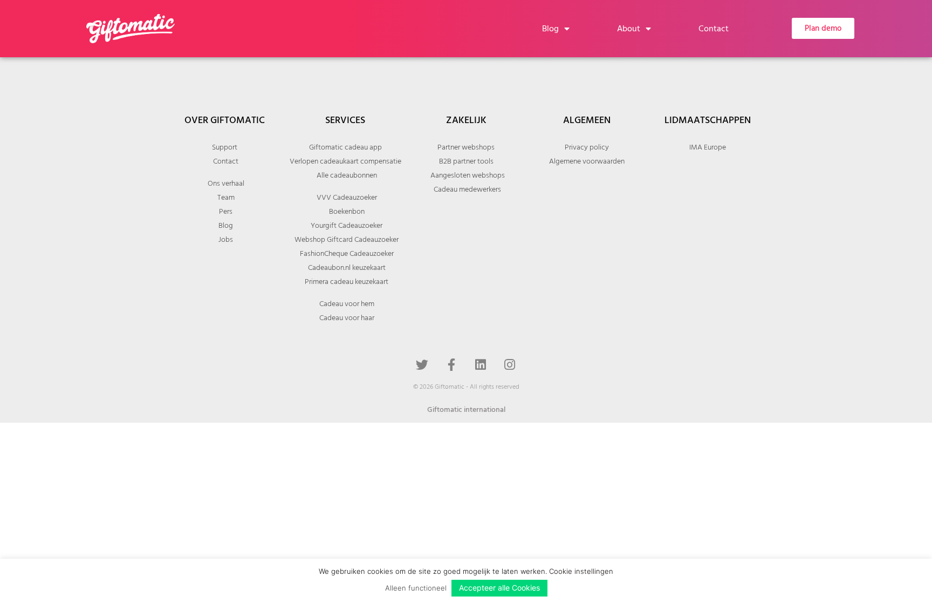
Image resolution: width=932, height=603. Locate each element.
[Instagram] (509, 364)
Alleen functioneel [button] (416, 588)
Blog (550, 29)
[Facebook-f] (451, 364)
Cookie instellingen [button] (581, 571)
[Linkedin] (480, 364)
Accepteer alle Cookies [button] (499, 587)
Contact (713, 29)
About (628, 29)
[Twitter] (422, 364)
